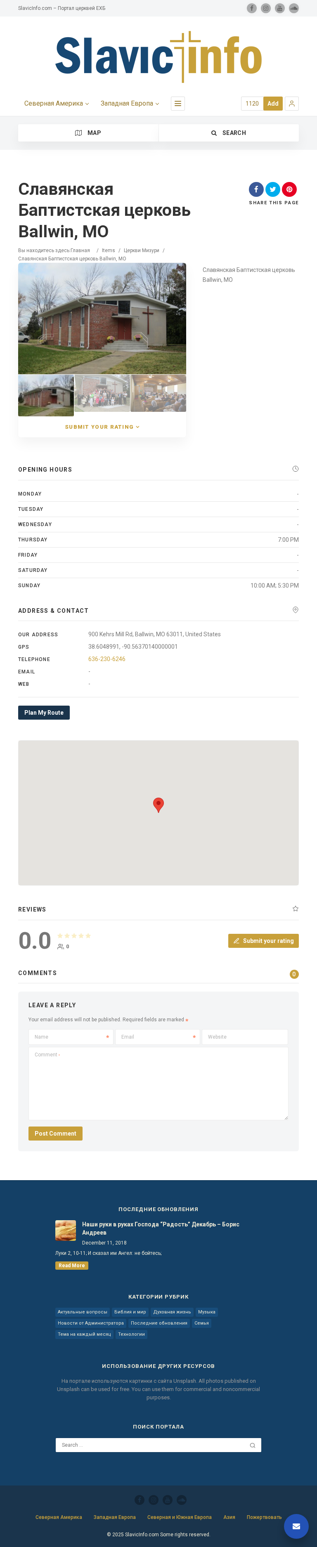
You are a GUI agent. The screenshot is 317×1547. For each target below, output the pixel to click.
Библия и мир (130, 1312)
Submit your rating (99, 427)
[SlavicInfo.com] (158, 57)
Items (108, 250)
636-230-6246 (106, 659)
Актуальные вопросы (82, 1312)
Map (93, 133)
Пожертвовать (264, 1517)
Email (127, 1037)
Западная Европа (127, 103)
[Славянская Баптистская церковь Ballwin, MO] (46, 395)
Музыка (206, 1312)
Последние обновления (159, 1323)
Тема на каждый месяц (84, 1334)
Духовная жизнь (172, 1312)
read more (72, 1265)
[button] (292, 104)
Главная (80, 250)
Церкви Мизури (141, 250)
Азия (229, 1517)
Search (233, 133)
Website (217, 1037)
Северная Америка (53, 103)
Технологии (131, 1334)
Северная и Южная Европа (179, 1517)
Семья (201, 1323)
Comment (47, 1055)
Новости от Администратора (91, 1323)
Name (41, 1037)
